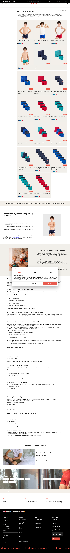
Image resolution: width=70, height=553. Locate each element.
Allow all (49, 283)
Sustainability (21, 522)
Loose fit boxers (7, 526)
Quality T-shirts (38, 523)
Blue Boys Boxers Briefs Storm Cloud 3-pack (58, 91)
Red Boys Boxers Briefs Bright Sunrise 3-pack (42, 116)
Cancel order (55, 538)
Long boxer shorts (38, 524)
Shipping (20, 528)
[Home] (3, 3)
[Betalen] (14, 511)
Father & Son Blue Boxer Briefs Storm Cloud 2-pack (41, 66)
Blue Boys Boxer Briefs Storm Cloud (24, 40)
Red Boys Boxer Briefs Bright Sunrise (57, 40)
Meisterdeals (47, 5)
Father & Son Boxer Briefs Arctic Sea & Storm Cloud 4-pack (25, 143)
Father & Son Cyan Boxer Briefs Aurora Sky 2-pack (59, 66)
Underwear (15, 5)
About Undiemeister (22, 519)
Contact (20, 542)
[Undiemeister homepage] (35, 3)
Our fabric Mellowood (23, 520)
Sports (25, 5)
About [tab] (50, 272)
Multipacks (6, 530)
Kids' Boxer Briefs (7, 528)
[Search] (51, 3)
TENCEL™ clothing (38, 520)
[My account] (66, 3)
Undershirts (5, 533)
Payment (20, 529)
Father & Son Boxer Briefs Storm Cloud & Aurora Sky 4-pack (24, 168)
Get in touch (51, 501)
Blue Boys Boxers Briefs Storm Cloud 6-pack (41, 167)
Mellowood (64, 255)
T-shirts (20, 5)
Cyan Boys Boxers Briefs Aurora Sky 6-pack (25, 193)
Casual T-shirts (5, 535)
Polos (30, 5)
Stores (20, 527)
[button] (67, 3)
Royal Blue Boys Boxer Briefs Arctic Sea (41, 40)
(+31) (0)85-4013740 (56, 526)
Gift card (52, 1)
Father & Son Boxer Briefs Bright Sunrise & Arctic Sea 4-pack (58, 143)
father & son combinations (17, 237)
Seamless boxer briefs (39, 522)
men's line (50, 291)
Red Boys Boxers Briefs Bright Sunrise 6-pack (42, 193)
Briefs (5, 524)
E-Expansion (31, 551)
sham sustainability (32, 343)
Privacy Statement (38, 551)
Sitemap (52, 551)
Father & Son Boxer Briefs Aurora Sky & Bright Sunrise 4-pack (42, 143)
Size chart (20, 524)
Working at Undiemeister (23, 541)
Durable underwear (38, 519)
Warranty (20, 532)
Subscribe (64, 478)
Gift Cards (4, 542)
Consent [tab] (19, 272)
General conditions (46, 551)
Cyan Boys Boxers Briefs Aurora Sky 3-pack (58, 116)
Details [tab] (35, 272)
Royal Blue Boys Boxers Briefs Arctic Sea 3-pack (25, 117)
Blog (50, 1)
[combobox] (58, 3)
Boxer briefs (6, 520)
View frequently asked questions (31, 501)
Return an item (6, 501)
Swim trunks (40, 5)
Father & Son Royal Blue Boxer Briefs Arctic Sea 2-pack (25, 92)
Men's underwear (38, 527)
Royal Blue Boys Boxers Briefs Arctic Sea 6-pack (58, 168)
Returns (20, 531)
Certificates (21, 523)
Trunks (5, 522)
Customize (34, 283)
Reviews (20, 533)
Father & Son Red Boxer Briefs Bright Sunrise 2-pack (41, 92)
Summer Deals (54, 5)
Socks (34, 5)
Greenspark (21, 536)
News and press (21, 540)
